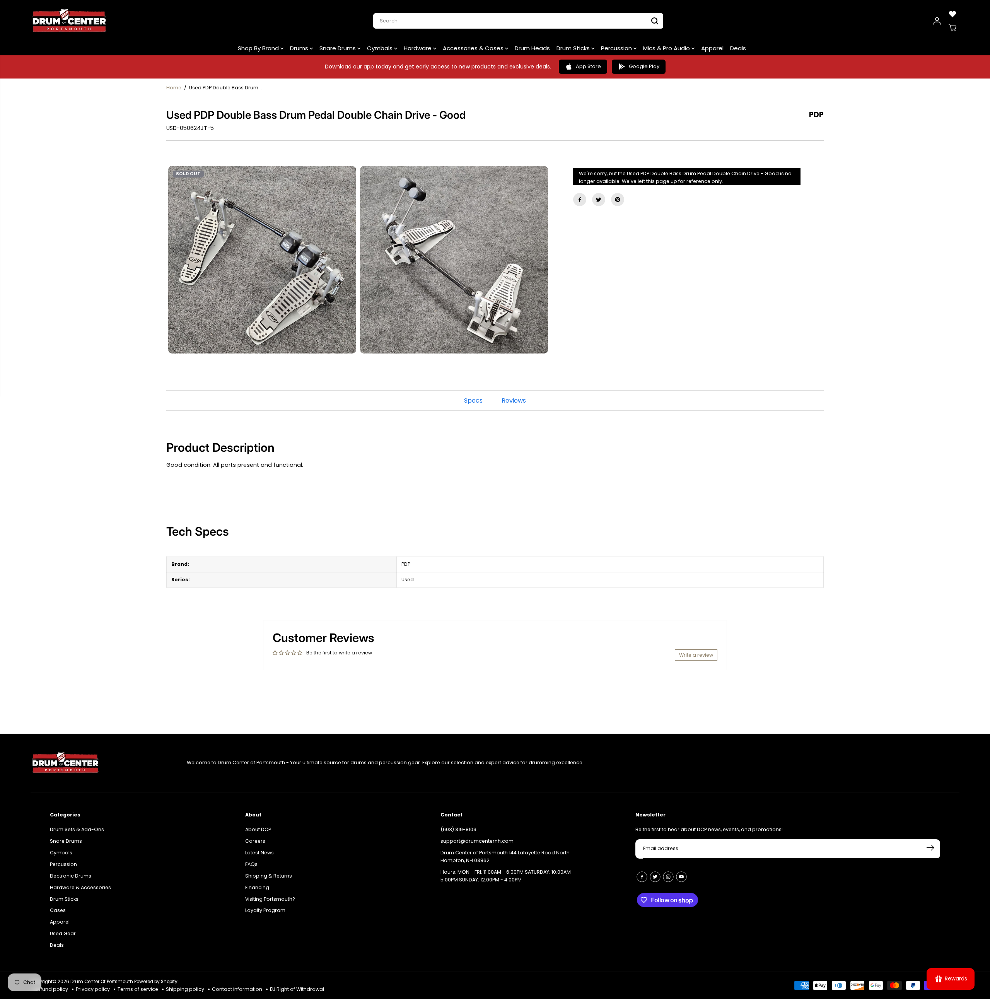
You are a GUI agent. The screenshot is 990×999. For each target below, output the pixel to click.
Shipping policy (185, 989)
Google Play (644, 66)
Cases (58, 909)
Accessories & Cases (474, 48)
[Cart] (952, 28)
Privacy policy (93, 989)
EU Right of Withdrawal (297, 989)
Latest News (259, 852)
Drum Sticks (573, 48)
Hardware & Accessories (80, 886)
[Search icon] (654, 21)
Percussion (617, 48)
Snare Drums (338, 48)
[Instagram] (668, 876)
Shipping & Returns (268, 875)
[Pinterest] (617, 199)
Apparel (712, 48)
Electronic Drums (70, 875)
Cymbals (380, 48)
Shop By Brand (259, 48)
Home (173, 87)
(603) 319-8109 (458, 828)
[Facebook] (579, 199)
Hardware (418, 48)
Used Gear (63, 932)
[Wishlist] (952, 14)
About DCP (258, 828)
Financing (257, 886)
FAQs (251, 863)
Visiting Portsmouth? (270, 898)
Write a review (696, 655)
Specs (473, 400)
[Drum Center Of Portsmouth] (69, 21)
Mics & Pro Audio (667, 48)
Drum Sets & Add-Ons (77, 828)
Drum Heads (532, 48)
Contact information (237, 989)
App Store (588, 66)
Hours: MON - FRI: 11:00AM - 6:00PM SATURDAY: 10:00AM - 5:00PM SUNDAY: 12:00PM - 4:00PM (507, 875)
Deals (738, 48)
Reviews (514, 400)
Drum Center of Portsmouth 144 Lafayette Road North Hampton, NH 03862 (505, 856)
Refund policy (51, 989)
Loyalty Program (265, 909)
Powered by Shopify (156, 982)
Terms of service (138, 989)
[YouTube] (681, 876)
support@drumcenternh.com (477, 840)
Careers (255, 840)
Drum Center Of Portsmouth (101, 982)
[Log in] (937, 21)
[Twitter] (598, 199)
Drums (300, 48)
